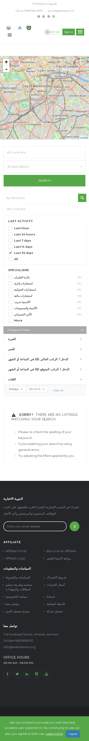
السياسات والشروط (17, 577)
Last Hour (21, 228)
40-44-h (35, 389)
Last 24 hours (24, 234)
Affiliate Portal (15, 551)
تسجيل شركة (55, 611)
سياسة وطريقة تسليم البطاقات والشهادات (18, 587)
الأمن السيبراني (48, 314)
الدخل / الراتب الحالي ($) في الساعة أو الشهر (38, 359)
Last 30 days (23, 253)
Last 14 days (23, 246)
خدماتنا (51, 596)
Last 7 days (22, 240)
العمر (11, 349)
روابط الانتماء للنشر (59, 558)
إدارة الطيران (48, 277)
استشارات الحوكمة (48, 289)
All (16, 259)
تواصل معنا (12, 604)
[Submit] (74, 526)
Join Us (54, 31)
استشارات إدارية (48, 283)
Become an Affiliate (61, 551)
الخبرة (12, 339)
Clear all (58, 390)
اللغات (12, 379)
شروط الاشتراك (56, 577)
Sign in (68, 32)
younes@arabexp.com (61, 10)
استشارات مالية (48, 295)
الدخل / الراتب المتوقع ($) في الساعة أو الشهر (38, 369)
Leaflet (84, 137)
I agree (72, 734)
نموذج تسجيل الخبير (17, 611)
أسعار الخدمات (56, 584)
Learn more (54, 734)
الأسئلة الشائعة (56, 604)
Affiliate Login (15, 558)
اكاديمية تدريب (48, 302)
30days (14, 389)
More (18, 320)
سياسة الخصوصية (16, 596)
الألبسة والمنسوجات (48, 308)
